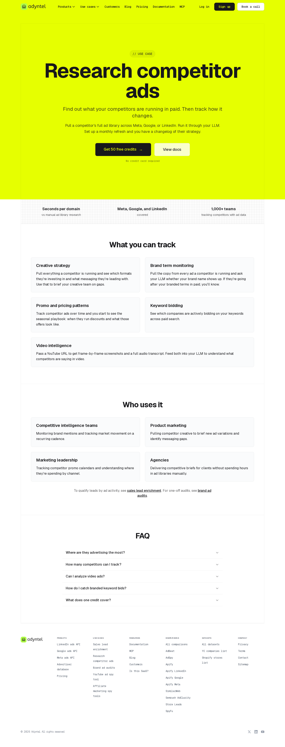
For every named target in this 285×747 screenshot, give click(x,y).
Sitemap (243, 664)
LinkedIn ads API (68, 644)
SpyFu (169, 711)
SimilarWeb (173, 691)
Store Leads (174, 704)
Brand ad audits (104, 667)
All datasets (210, 644)
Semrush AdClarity (178, 697)
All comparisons (177, 644)
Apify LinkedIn (176, 671)
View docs (172, 149)
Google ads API (67, 651)
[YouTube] (262, 731)
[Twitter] (249, 731)
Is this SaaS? (138, 671)
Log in (204, 7)
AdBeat (170, 651)
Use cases (87, 7)
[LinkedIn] (256, 731)
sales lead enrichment (144, 490)
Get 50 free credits (123, 149)
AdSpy (169, 657)
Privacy (243, 644)
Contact (243, 657)
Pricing (142, 7)
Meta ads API (65, 657)
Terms (241, 651)
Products (64, 7)
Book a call (251, 7)
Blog (128, 7)
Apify (169, 664)
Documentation (164, 7)
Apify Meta (173, 684)
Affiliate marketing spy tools (102, 691)
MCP (182, 7)
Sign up (224, 7)
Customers (112, 7)
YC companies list (214, 651)
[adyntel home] (33, 6)
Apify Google (174, 677)
